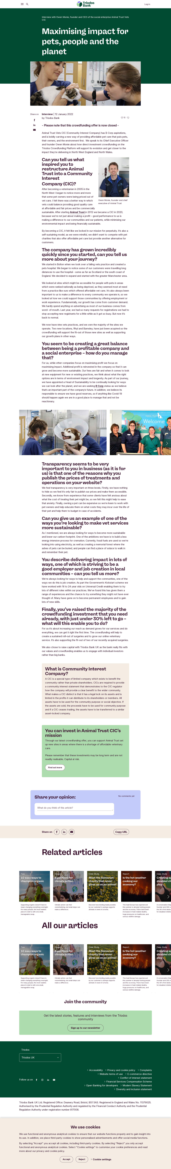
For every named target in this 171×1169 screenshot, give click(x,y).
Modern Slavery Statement (137, 1085)
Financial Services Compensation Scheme (129, 1081)
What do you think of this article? (55, 807)
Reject (82, 1159)
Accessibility (96, 1070)
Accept (66, 1159)
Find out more (55, 767)
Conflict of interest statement (136, 1077)
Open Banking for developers (102, 1085)
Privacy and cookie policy (121, 1070)
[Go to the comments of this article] (128, 117)
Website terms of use (111, 1074)
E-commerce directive (139, 1074)
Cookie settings (102, 1159)
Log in (147, 4)
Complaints (146, 1070)
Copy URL (121, 831)
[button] (167, 443)
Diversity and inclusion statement (134, 1089)
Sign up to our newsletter (85, 1027)
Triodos (25, 1049)
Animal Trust (77, 212)
